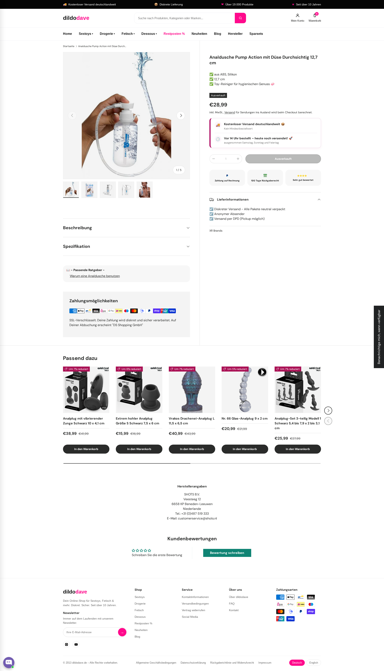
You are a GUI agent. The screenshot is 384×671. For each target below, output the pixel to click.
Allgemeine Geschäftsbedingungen (156, 662)
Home (67, 33)
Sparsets (256, 33)
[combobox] (184, 18)
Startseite (68, 46)
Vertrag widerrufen (193, 610)
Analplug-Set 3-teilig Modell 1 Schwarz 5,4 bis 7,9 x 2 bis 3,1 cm (298, 423)
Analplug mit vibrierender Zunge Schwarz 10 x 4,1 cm (83, 420)
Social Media (190, 616)
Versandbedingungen (195, 603)
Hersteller (235, 33)
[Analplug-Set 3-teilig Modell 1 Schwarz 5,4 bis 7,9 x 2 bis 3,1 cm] (298, 390)
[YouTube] (76, 644)
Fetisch (128, 33)
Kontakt (234, 610)
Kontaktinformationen (195, 597)
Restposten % (174, 33)
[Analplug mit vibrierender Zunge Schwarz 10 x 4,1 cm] (86, 390)
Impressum (264, 662)
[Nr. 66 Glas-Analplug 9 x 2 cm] (245, 390)
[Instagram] (66, 644)
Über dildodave (238, 597)
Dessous (149, 33)
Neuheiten (199, 33)
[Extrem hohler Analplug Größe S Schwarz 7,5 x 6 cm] (139, 390)
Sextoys (86, 33)
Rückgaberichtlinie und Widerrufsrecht (232, 662)
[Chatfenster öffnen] (8, 662)
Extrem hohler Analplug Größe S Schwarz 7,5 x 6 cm (137, 420)
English (313, 662)
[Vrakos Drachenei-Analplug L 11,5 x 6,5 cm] (192, 390)
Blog (217, 33)
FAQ (232, 603)
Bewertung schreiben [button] (227, 553)
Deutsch (297, 662)
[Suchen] (240, 18)
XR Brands (215, 230)
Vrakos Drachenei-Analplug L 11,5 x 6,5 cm (192, 420)
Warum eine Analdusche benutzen (95, 276)
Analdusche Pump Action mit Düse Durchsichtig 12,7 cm (102, 46)
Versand (229, 112)
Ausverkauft (283, 159)
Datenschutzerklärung (193, 662)
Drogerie (107, 33)
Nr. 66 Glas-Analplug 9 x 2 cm (245, 418)
